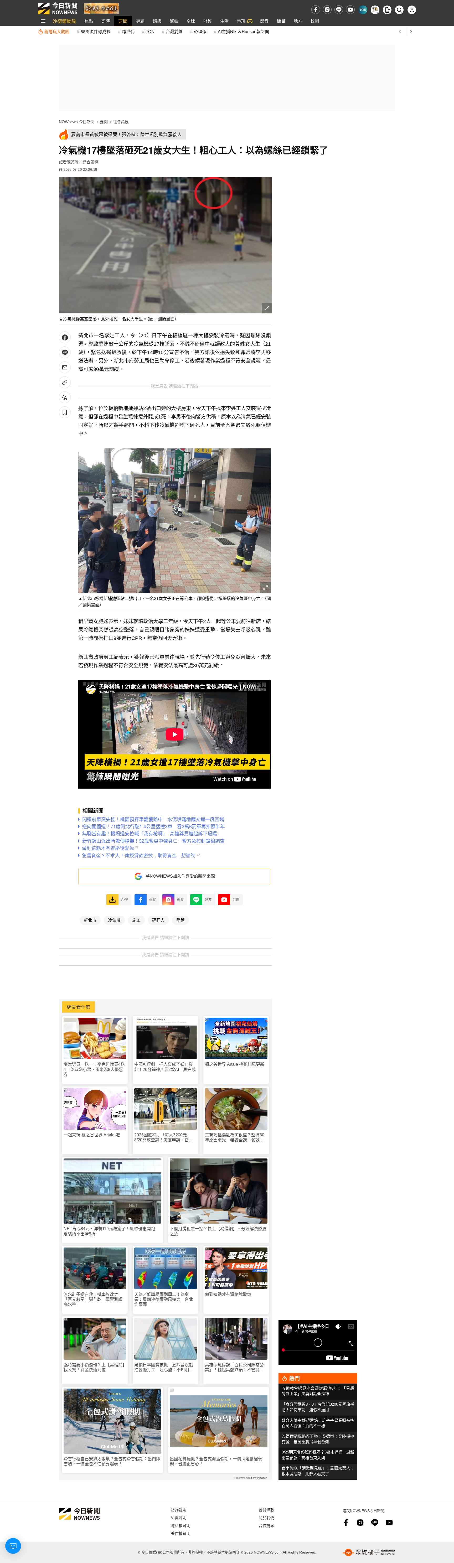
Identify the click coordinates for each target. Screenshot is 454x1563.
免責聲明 (179, 1517)
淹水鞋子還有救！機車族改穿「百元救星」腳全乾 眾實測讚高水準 (93, 1299)
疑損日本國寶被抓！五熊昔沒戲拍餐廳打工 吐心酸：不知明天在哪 (163, 1367)
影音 (264, 21)
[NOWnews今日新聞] (57, 8)
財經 (207, 21)
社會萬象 (121, 122)
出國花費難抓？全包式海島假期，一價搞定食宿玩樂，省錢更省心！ (216, 1461)
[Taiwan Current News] (363, 10)
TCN (150, 31)
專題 (140, 21)
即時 (105, 21)
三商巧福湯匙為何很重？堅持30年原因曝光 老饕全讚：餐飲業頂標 (234, 1137)
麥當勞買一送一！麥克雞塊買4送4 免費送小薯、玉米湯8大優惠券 (94, 1069)
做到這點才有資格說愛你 (228, 1294)
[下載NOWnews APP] (387, 10)
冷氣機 (114, 920)
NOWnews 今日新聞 (77, 122)
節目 (281, 21)
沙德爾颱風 (64, 21)
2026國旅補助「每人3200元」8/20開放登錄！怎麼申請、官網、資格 (162, 1137)
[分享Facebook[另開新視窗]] (65, 337)
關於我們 (266, 1517)
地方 (298, 21)
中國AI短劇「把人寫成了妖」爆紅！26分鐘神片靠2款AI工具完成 (165, 1067)
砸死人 (158, 920)
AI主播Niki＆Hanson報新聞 (243, 31)
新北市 (90, 920)
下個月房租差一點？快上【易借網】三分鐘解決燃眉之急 (218, 1231)
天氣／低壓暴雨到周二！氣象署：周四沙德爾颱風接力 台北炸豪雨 (163, 1299)
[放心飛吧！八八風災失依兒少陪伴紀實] (101, 8)
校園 (315, 21)
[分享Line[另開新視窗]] (65, 352)
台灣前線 (174, 31)
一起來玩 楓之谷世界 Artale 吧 (92, 1135)
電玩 (241, 21)
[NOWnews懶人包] (375, 10)
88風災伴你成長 (96, 31)
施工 (136, 920)
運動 (174, 21)
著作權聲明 (180, 1533)
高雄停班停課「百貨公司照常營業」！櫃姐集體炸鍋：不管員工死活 (234, 1367)
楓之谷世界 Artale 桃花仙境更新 (234, 1064)
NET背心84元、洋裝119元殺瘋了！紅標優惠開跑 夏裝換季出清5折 (111, 1231)
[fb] (315, 9)
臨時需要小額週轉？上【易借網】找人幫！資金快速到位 (94, 1367)
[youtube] (350, 9)
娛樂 (157, 21)
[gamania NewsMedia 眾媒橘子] (369, 1552)
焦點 (89, 21)
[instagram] (327, 9)
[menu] (43, 21)
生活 (224, 21)
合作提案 (266, 1525)
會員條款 (266, 1510)
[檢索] (399, 10)
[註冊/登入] (411, 10)
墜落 (180, 920)
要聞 (123, 21)
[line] (338, 9)
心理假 (200, 31)
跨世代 (128, 31)
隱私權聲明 (180, 1525)
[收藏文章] (65, 412)
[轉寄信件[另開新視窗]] (65, 367)
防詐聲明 (179, 1510)
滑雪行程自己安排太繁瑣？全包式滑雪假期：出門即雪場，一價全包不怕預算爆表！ (112, 1461)
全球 (191, 21)
